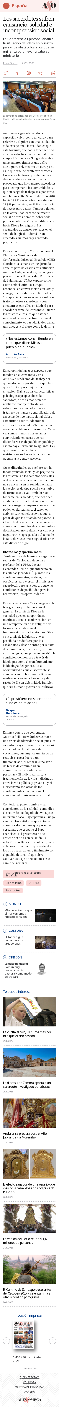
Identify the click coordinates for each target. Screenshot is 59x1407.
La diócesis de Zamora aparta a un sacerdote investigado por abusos (27, 1084)
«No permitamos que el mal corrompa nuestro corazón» (18, 913)
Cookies (29, 1392)
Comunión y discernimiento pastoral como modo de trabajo (18, 972)
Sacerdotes (12, 890)
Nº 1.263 (33, 883)
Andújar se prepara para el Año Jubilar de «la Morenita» (25, 1135)
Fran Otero (10, 63)
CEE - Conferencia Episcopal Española (23, 874)
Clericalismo (13, 883)
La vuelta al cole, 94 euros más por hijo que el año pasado (27, 1034)
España (20, 6)
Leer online (30, 1368)
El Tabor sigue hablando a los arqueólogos (14, 940)
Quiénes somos (29, 1377)
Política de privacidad (29, 1387)
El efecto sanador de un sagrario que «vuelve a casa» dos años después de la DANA (29, 1188)
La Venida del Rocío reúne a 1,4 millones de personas (24, 1241)
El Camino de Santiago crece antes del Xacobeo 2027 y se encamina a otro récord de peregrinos (27, 1293)
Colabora (29, 1382)
